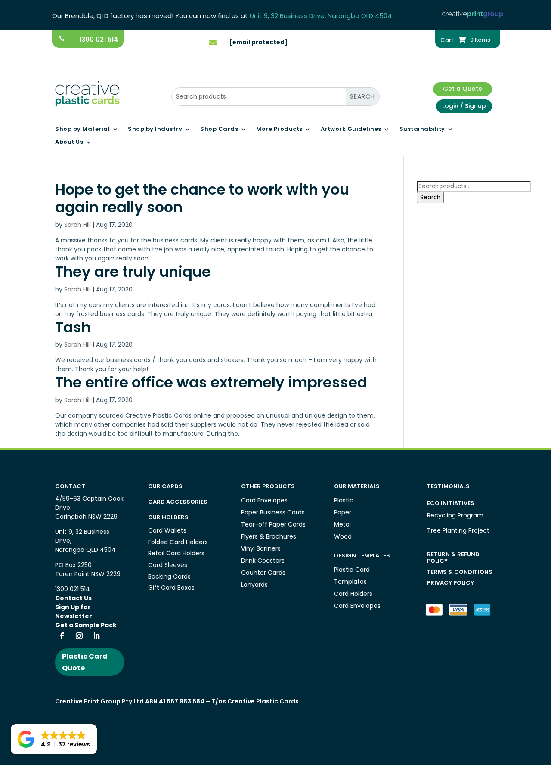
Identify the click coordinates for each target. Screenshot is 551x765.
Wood (343, 536)
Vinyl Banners (261, 548)
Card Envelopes (264, 500)
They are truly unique (133, 271)
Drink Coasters (263, 560)
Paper (342, 512)
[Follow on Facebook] (62, 636)
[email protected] (258, 42)
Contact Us (73, 598)
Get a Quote (462, 88)
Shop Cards (219, 129)
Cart (447, 40)
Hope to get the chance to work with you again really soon (202, 198)
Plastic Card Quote (85, 662)
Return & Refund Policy (453, 557)
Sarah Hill (77, 224)
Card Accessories (177, 502)
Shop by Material (82, 129)
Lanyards (254, 584)
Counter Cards (263, 572)
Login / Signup (464, 106)
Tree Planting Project (458, 530)
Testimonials (448, 486)
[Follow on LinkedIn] (96, 636)
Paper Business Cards (273, 512)
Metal (342, 524)
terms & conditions (459, 572)
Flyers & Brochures (268, 536)
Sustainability (422, 129)
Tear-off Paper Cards (273, 524)
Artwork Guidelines (351, 129)
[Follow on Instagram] (79, 636)
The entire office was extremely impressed (211, 382)
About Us (69, 142)
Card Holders (353, 593)
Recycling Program (455, 515)
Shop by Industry (155, 129)
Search (430, 197)
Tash (73, 327)
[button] (54, 739)
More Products (279, 129)
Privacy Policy (450, 583)
